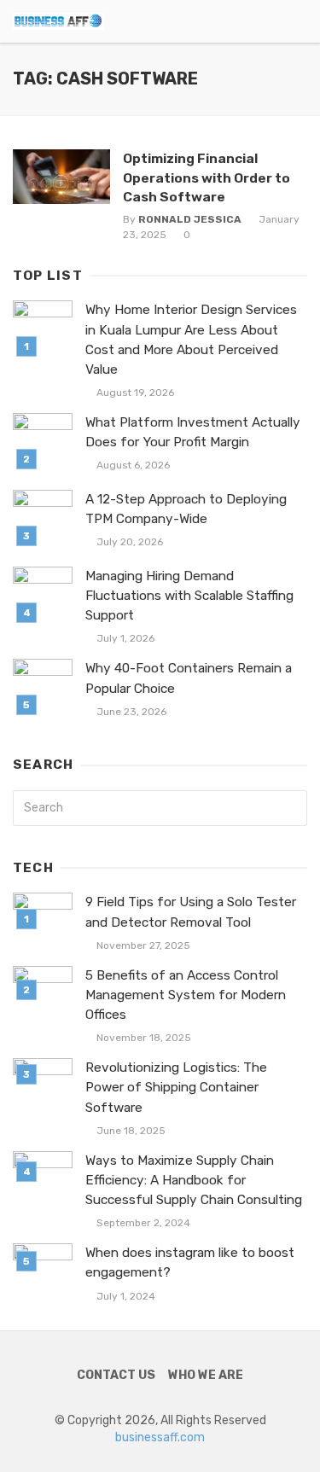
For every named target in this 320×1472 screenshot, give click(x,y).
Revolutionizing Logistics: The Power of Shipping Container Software (176, 1087)
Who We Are (205, 1375)
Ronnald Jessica (189, 219)
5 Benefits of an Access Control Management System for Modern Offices (185, 995)
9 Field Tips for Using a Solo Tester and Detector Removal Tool (190, 911)
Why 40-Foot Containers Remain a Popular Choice (188, 677)
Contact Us (116, 1375)
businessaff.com (160, 1437)
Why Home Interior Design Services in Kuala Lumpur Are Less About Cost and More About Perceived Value (191, 339)
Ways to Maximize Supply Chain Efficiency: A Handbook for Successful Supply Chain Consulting (193, 1180)
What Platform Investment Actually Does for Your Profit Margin (192, 432)
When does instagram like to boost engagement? (189, 1262)
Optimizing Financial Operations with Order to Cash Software (206, 177)
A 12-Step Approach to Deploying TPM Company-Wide (186, 509)
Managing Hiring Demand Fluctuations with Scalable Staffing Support (189, 595)
